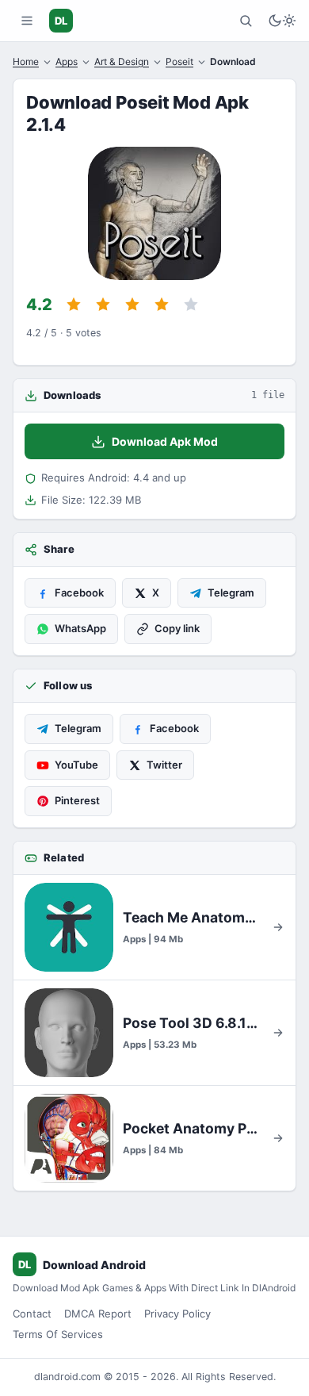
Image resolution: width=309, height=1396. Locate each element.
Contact (32, 1313)
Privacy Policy (177, 1313)
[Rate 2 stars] (103, 304)
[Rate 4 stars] (161, 304)
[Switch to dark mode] (282, 20)
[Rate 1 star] (73, 304)
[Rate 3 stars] (132, 304)
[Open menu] (27, 20)
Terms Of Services (58, 1334)
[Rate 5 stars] (190, 304)
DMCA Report (98, 1313)
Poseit (179, 61)
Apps (66, 61)
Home (26, 61)
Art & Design (121, 61)
